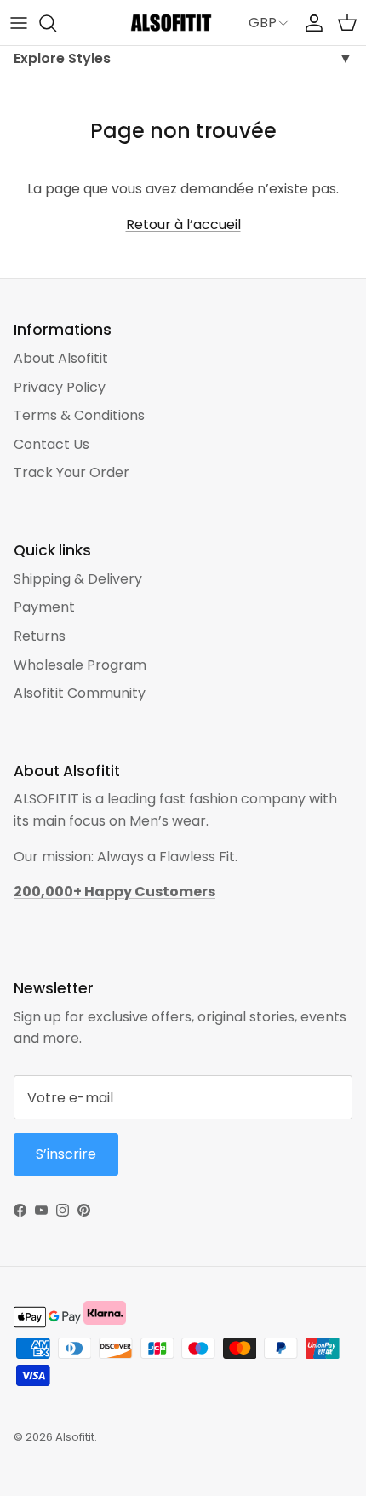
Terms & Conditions (79, 415)
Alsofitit (74, 1437)
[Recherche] (56, 23)
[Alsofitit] (171, 23)
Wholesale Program (80, 665)
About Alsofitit (61, 358)
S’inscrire (66, 1154)
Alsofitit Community (80, 693)
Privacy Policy (60, 387)
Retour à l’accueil (183, 224)
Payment (44, 607)
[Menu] (18, 23)
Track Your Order (71, 472)
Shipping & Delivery (78, 579)
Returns (40, 636)
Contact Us (51, 444)
